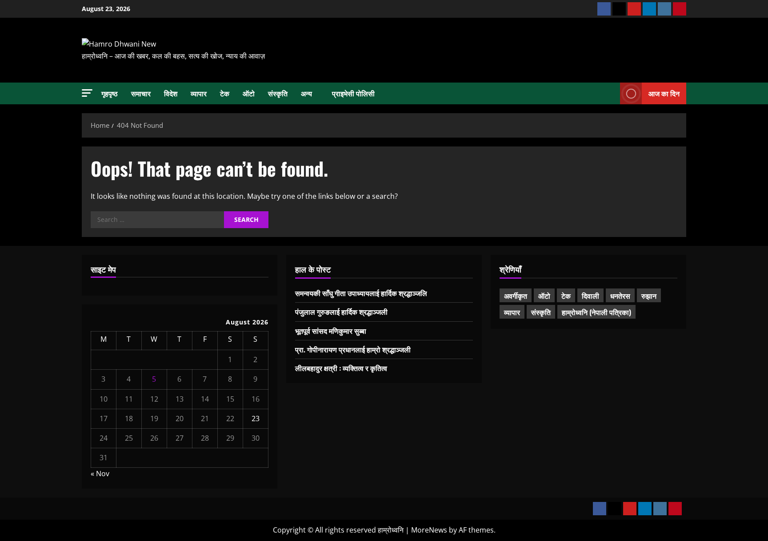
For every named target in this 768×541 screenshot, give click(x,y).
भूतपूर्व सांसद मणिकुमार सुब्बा (330, 330)
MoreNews (429, 530)
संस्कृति (278, 93)
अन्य (306, 93)
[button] (87, 93)
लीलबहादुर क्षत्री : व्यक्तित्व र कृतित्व (341, 368)
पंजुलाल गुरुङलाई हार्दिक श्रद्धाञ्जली (341, 311)
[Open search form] (610, 93)
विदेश (170, 93)
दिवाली (590, 295)
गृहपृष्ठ (109, 93)
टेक (224, 93)
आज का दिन (664, 92)
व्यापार (199, 93)
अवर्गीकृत (515, 295)
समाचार (141, 93)
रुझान (648, 295)
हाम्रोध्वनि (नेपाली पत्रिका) (596, 312)
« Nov (100, 473)
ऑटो (249, 93)
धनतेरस (620, 295)
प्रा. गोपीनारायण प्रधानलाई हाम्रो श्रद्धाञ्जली (353, 349)
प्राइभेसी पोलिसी (353, 93)
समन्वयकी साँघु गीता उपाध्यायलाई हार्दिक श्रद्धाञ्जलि (361, 293)
